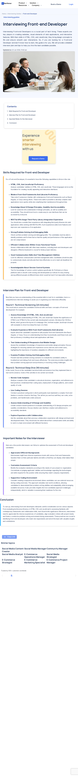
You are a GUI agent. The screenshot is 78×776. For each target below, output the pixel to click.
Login (71, 4)
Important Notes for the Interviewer (20, 119)
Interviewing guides (11, 17)
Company (36, 5)
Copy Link (11, 537)
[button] (2, 575)
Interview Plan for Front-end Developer (22, 115)
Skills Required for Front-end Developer (22, 111)
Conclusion (13, 123)
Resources (23, 5)
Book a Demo (56, 4)
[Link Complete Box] (13, 550)
